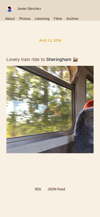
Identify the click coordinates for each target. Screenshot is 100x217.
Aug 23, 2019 (50, 40)
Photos (25, 18)
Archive (72, 18)
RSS (38, 189)
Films (58, 18)
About (10, 18)
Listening (42, 18)
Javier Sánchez (29, 8)
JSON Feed (56, 189)
